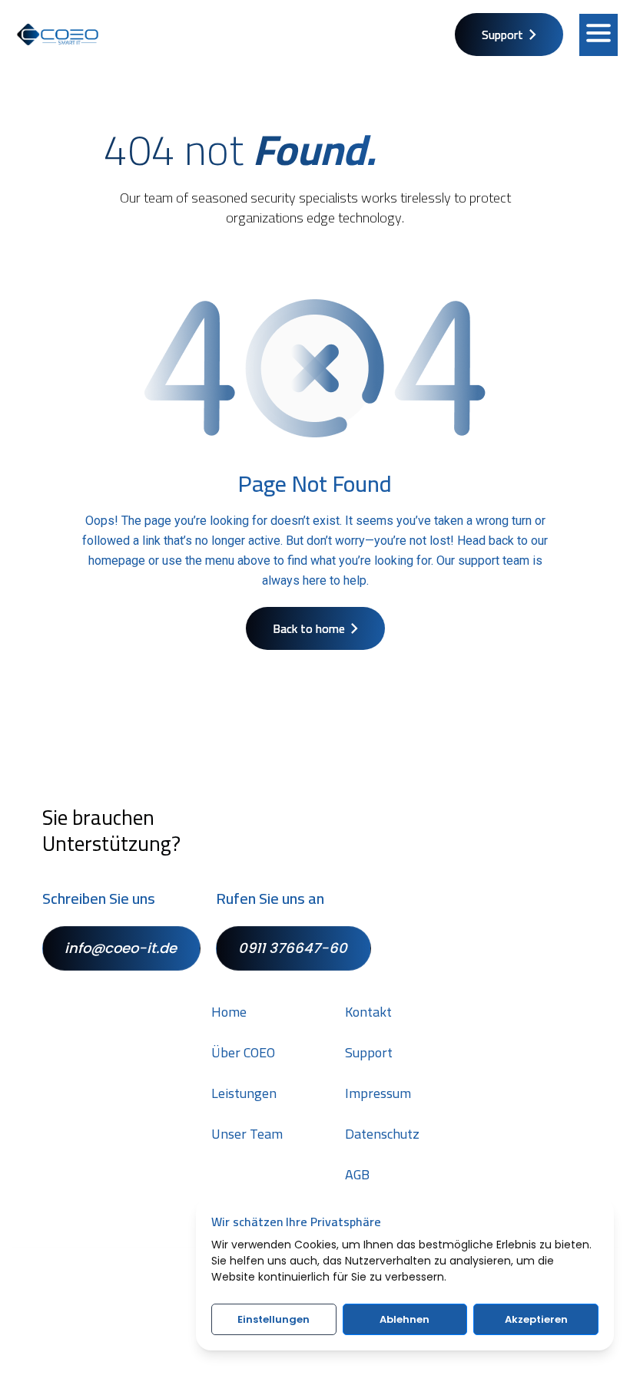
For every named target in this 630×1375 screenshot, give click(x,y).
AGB (357, 1174)
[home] (57, 34)
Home (229, 1012)
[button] (598, 35)
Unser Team (247, 1134)
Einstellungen (273, 1319)
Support (369, 1052)
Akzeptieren (536, 1319)
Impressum (378, 1093)
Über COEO (243, 1052)
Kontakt (368, 1012)
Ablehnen (404, 1319)
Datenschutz (382, 1134)
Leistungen (244, 1093)
